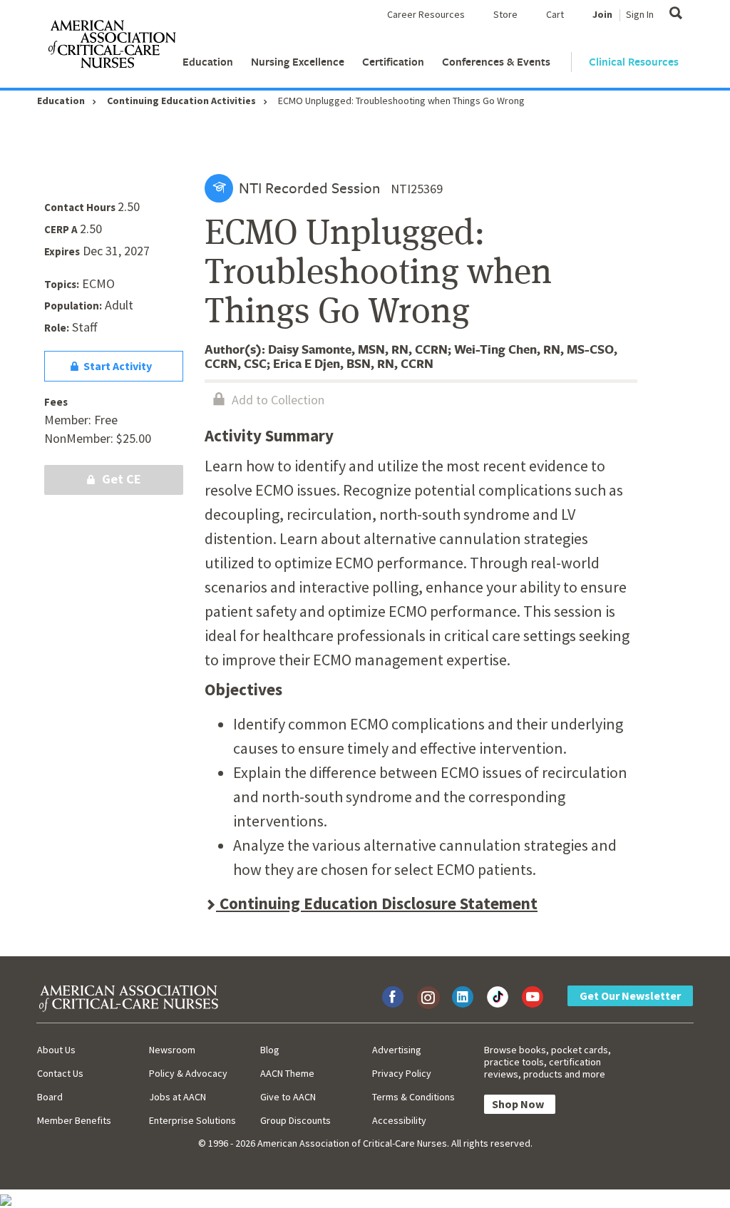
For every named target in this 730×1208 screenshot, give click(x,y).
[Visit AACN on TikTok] (498, 997)
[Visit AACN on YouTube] (532, 997)
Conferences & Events (496, 61)
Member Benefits (74, 1120)
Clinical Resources (634, 61)
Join (602, 14)
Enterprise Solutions (192, 1120)
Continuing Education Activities (181, 100)
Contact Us (60, 1073)
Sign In (640, 14)
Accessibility (399, 1120)
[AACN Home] (111, 47)
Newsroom (172, 1049)
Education (207, 61)
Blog (269, 1049)
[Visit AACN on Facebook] (392, 997)
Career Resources (426, 14)
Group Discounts (295, 1120)
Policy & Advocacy (188, 1073)
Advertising (396, 1049)
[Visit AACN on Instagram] (427, 997)
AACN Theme (287, 1073)
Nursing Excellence (297, 61)
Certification (393, 61)
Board (50, 1096)
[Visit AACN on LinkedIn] (462, 997)
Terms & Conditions (413, 1096)
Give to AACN (288, 1096)
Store (505, 14)
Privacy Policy (401, 1073)
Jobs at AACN (177, 1096)
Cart (555, 14)
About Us (56, 1049)
